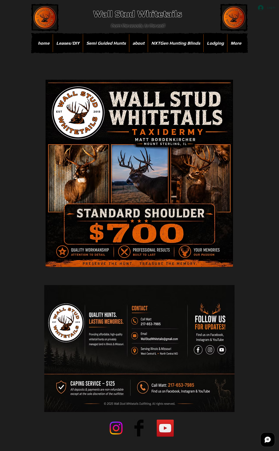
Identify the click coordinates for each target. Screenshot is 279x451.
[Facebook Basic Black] (139, 428)
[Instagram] (116, 428)
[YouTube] (165, 428)
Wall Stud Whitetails (137, 13)
